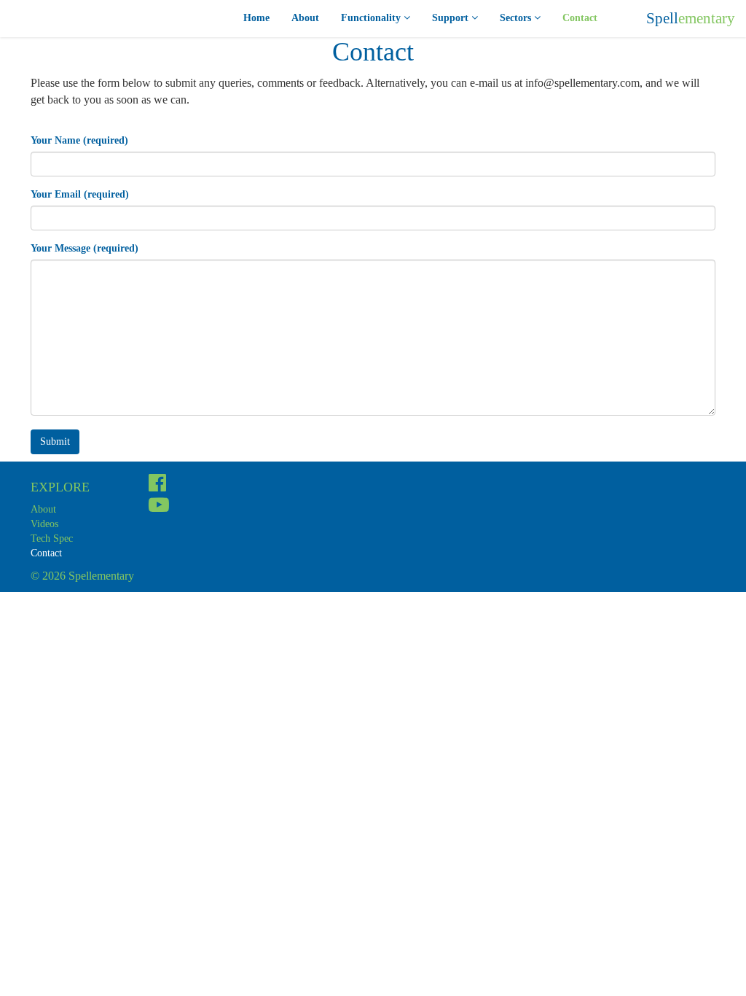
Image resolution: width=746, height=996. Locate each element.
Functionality (372, 17)
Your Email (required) (80, 194)
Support (451, 17)
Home (256, 17)
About (305, 17)
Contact (579, 17)
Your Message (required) (84, 248)
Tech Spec (52, 538)
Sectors (517, 17)
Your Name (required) (79, 140)
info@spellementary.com (582, 83)
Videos (44, 523)
